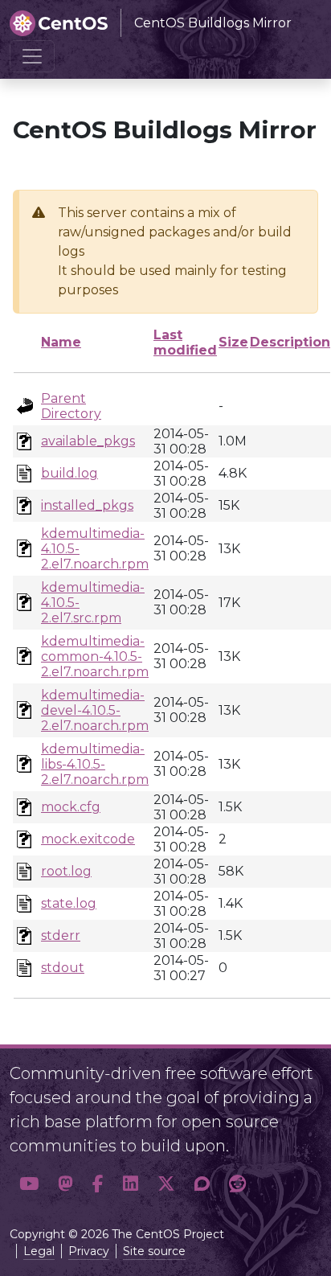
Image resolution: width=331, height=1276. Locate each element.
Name (61, 342)
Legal (39, 1251)
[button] (29, 1184)
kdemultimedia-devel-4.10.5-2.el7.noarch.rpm (95, 710)
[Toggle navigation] (32, 56)
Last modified (185, 342)
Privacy (88, 1251)
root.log (66, 871)
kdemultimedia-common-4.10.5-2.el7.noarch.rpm (95, 656)
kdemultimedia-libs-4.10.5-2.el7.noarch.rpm (95, 764)
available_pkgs (88, 441)
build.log (69, 473)
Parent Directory (71, 406)
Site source (154, 1251)
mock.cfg (70, 806)
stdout (62, 967)
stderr (60, 935)
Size (233, 342)
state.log (68, 903)
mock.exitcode (88, 839)
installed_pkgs (87, 505)
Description (290, 342)
